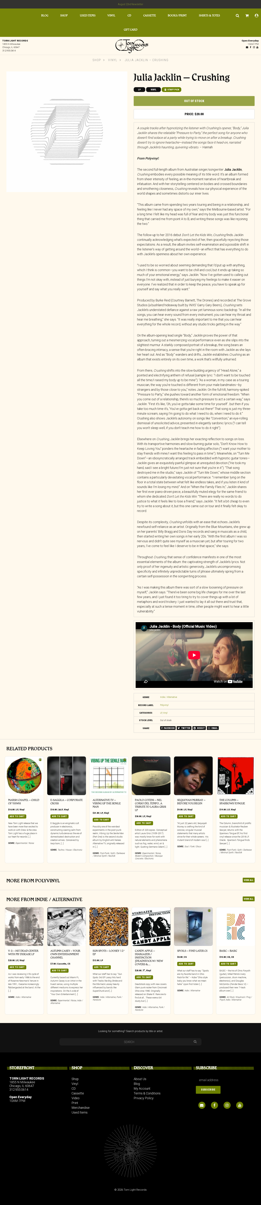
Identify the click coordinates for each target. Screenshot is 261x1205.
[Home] (130, 45)
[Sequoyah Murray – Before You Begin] (193, 775)
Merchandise (81, 1107)
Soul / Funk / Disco (192, 846)
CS (68, 963)
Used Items (88, 15)
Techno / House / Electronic (70, 849)
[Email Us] (247, 47)
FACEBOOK (169, 728)
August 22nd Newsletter (130, 4)
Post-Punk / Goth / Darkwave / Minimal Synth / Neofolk (109, 854)
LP (139, 89)
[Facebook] (250, 47)
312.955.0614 (9, 50)
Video (76, 1098)
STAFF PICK (173, 89)
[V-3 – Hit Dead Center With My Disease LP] (24, 926)
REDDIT (201, 728)
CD (129, 15)
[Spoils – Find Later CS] (193, 926)
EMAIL (214, 728)
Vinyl (111, 15)
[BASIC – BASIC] (235, 926)
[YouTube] (257, 47)
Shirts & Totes (209, 15)
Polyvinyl (164, 705)
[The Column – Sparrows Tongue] (235, 775)
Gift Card (130, 29)
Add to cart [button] (17, 816)
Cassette (149, 15)
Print (75, 1103)
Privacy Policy (144, 1098)
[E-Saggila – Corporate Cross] (66, 775)
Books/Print (177, 15)
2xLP (60, 809)
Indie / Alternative (168, 697)
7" (144, 970)
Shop (64, 15)
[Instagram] (253, 47)
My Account (142, 1088)
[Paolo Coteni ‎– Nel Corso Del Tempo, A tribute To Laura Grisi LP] (151, 775)
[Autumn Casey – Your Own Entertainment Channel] (66, 926)
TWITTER (185, 728)
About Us (140, 1079)
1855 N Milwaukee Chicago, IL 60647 (22, 1084)
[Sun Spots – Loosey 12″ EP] (108, 926)
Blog (44, 15)
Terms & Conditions (147, 1093)
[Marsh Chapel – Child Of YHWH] (24, 775)
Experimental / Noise (24, 843)
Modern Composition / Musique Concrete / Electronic (148, 857)
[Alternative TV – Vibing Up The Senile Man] (108, 775)
